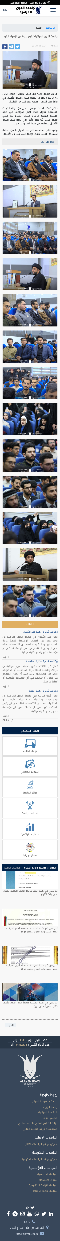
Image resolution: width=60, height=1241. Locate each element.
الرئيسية (50, 27)
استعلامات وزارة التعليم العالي (40, 1128)
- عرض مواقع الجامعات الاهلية (40, 1144)
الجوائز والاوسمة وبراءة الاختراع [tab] (40, 868)
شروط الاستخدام (48, 1179)
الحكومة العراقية (47, 1112)
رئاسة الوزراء (50, 1106)
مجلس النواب (50, 1117)
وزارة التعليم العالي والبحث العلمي (37, 1123)
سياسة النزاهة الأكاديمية (43, 1185)
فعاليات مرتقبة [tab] (12, 868)
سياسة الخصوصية (47, 1174)
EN (5, 10)
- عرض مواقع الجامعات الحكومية (39, 1159)
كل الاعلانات (8, 720)
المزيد (6, 657)
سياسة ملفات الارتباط (45, 1190)
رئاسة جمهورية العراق (44, 1101)
